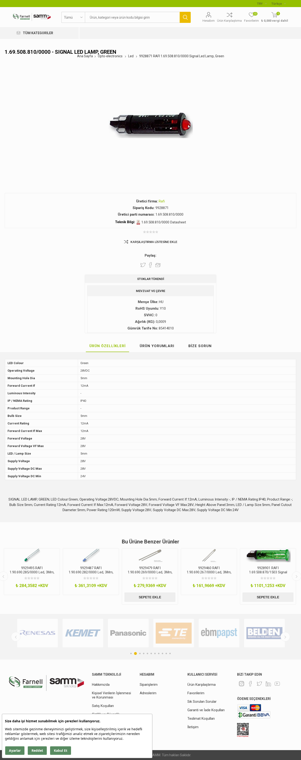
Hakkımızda (101, 684)
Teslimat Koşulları (201, 718)
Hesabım (208, 20)
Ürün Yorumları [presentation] (157, 346)
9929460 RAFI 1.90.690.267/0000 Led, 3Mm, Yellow (209, 572)
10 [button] (166, 653)
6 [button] (151, 653)
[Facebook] (250, 683)
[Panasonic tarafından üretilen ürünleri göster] (128, 633)
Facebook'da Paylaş (150, 264)
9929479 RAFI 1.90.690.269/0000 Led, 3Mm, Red (150, 572)
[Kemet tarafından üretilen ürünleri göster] (83, 633)
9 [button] (162, 653)
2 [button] (135, 653)
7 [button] (155, 653)
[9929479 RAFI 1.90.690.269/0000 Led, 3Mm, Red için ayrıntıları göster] (150, 555)
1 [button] (131, 653)
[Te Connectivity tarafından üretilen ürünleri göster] (174, 633)
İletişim (192, 727)
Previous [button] (15, 636)
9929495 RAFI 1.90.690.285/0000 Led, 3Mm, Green (32, 572)
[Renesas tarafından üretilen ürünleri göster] (37, 633)
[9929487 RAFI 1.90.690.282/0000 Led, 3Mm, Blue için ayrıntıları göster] (91, 555)
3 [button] (140, 653)
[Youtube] (277, 683)
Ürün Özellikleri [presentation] (107, 346)
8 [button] (158, 653)
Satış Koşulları (103, 706)
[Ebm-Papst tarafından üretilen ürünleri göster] (219, 633)
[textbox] (132, 17)
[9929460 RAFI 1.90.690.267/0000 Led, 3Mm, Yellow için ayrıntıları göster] (209, 555)
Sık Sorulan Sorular (202, 701)
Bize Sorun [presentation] (200, 346)
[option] (31, 571)
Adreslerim (148, 693)
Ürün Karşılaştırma (229, 20)
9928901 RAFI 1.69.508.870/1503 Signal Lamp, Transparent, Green (268, 572)
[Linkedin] (268, 683)
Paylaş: (150, 255)
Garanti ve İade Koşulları (206, 710)
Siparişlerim (149, 684)
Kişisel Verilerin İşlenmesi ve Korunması (111, 695)
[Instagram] (241, 683)
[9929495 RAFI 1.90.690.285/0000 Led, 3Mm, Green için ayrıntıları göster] (32, 555)
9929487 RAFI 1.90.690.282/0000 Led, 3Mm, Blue (91, 572)
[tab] (107, 346)
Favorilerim (195, 693)
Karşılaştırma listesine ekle (154, 242)
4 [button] (143, 653)
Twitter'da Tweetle (143, 264)
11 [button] (170, 653)
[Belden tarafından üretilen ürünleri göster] (264, 633)
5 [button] (147, 653)
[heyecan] (259, 683)
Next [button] (285, 636)
